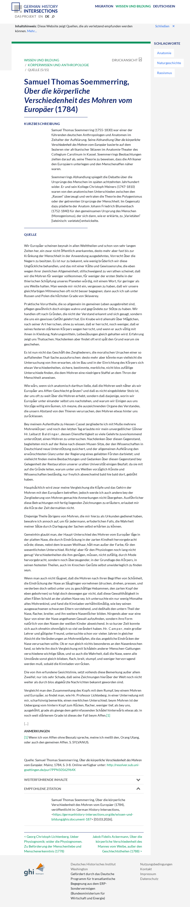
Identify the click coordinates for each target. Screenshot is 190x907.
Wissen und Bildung (133, 6)
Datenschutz (149, 879)
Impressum (148, 874)
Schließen (165, 26)
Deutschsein (164, 6)
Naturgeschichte (169, 63)
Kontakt (146, 869)
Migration (104, 6)
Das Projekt (25, 16)
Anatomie (164, 53)
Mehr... (32, 31)
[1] (108, 715)
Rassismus (164, 73)
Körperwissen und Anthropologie (58, 65)
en (40, 16)
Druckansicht (125, 60)
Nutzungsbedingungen (156, 864)
